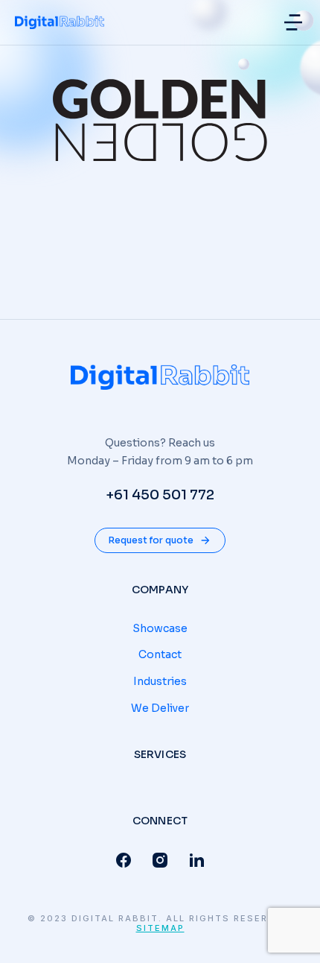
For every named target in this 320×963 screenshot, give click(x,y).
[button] (293, 22)
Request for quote (151, 540)
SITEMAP (160, 928)
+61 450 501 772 (160, 495)
